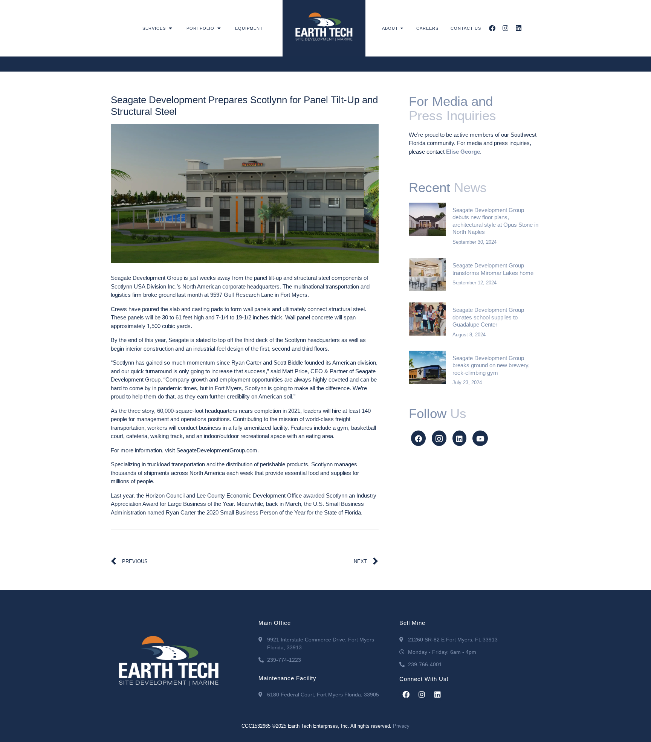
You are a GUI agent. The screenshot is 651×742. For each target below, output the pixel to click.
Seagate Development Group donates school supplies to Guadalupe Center (488, 317)
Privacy (401, 726)
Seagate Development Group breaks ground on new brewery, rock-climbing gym (491, 365)
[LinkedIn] (459, 438)
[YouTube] (480, 438)
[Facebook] (492, 28)
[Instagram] (505, 28)
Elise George (463, 151)
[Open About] (402, 28)
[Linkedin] (518, 28)
